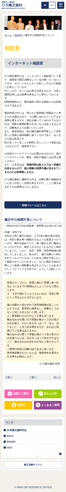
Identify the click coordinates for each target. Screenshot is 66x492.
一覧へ (33, 377)
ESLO (10, 436)
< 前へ (8, 377)
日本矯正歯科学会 (17, 430)
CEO (9, 447)
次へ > (57, 377)
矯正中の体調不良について (23, 219)
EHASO (11, 441)
